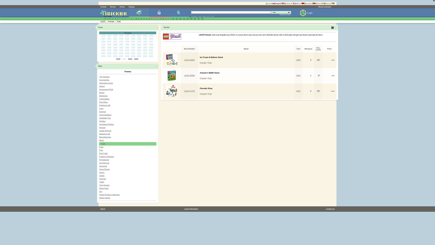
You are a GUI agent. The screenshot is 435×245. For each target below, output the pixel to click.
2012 (145, 53)
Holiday (102, 121)
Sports (101, 176)
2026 (136, 59)
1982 (127, 44)
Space (101, 173)
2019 (133, 56)
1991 (127, 47)
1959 (151, 36)
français (288, 3)
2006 (109, 53)
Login (310, 13)
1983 (133, 44)
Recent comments (324, 7)
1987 (103, 47)
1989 (115, 47)
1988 (109, 47)
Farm (101, 109)
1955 (127, 36)
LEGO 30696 (189, 76)
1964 (127, 39)
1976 (145, 41)
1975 (139, 41)
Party (101, 147)
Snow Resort (104, 169)
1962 (115, 39)
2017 (121, 56)
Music (101, 140)
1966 (139, 39)
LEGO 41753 (189, 91)
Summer (102, 179)
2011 (139, 53)
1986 (151, 44)
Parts (179, 13)
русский (269, 3)
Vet (100, 192)
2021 (145, 56)
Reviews (113, 7)
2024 (124, 59)
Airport (102, 86)
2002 (139, 50)
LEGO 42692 (189, 60)
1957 (139, 36)
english (278, 3)
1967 (145, 39)
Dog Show (103, 102)
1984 (139, 44)
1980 (115, 44)
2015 (109, 56)
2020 (139, 56)
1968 (151, 39)
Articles (122, 7)
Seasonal (103, 166)
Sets (139, 13)
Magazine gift (104, 134)
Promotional (104, 160)
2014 (103, 56)
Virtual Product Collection (109, 195)
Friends (203, 63)
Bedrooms (103, 96)
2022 (151, 56)
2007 (115, 53)
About (102, 209)
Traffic (101, 182)
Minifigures (159, 13)
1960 (103, 39)
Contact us (330, 209)
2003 (145, 50)
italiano (319, 3)
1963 (121, 39)
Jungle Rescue (105, 131)
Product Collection (106, 157)
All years (127, 33)
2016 (115, 56)
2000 (127, 50)
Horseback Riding (106, 124)
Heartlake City (105, 118)
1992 (133, 47)
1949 (103, 36)
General (102, 112)
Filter (100, 66)
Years (100, 27)
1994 (145, 47)
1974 (133, 41)
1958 (145, 36)
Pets (101, 150)
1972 (121, 41)
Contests (103, 7)
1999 (121, 50)
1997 (109, 50)
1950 (109, 36)
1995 (151, 47)
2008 (121, 53)
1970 (109, 41)
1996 (103, 50)
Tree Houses (104, 185)
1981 (121, 44)
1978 (103, 44)
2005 (103, 53)
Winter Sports (104, 198)
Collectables (104, 99)
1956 (133, 36)
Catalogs (131, 7)
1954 (121, 36)
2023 (118, 59)
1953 (115, 36)
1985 (145, 44)
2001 (133, 50)
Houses (102, 128)
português (309, 3)
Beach (101, 93)
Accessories (104, 80)
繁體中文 (298, 3)
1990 (121, 47)
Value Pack (103, 188)
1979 (109, 44)
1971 (115, 41)
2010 (133, 53)
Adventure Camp (106, 83)
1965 (133, 39)
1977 (151, 41)
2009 (127, 53)
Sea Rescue (104, 163)
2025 (130, 59)
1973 (127, 41)
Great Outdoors (105, 115)
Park (103, 144)
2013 (151, 53)
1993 (139, 47)
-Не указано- (104, 77)
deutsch (328, 3)
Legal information (191, 209)
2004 (151, 50)
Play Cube (103, 153)
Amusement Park (106, 90)
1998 (115, 50)
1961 (109, 39)
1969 (103, 41)
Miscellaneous (105, 137)
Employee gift (104, 105)
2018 (127, 56)
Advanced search (285, 14)
